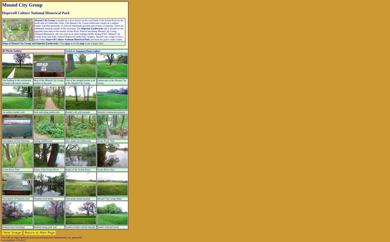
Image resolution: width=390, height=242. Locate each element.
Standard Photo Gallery (88, 51)
